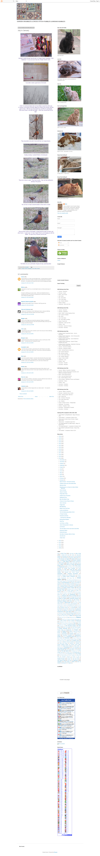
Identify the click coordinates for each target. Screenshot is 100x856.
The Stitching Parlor (61, 653)
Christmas (59, 573)
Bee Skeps (66, 561)
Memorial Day (78, 614)
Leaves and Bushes (64, 510)
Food (65, 591)
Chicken (59, 572)
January (62, 480)
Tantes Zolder (76, 645)
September (62, 465)
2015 (60, 456)
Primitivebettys (69, 629)
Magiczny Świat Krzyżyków (27, 301)
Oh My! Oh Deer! (63, 532)
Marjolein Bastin (73, 613)
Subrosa (71, 643)
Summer (77, 643)
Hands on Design (72, 595)
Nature (38, 268)
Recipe (58, 632)
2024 (60, 440)
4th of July (78, 553)
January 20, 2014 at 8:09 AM (27, 297)
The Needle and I (74, 651)
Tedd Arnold (59, 647)
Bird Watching (63, 506)
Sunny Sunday (63, 490)
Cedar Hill (72, 569)
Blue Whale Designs (77, 565)
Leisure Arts (66, 608)
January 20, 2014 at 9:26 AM (27, 305)
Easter (77, 585)
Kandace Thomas (64, 607)
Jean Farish (75, 602)
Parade (79, 623)
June (61, 470)
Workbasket (64, 662)
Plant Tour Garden (66, 627)
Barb (22, 356)
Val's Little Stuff (76, 658)
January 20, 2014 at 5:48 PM (27, 362)
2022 (60, 443)
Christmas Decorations (73, 573)
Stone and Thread (63, 643)
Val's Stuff (69, 660)
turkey (78, 657)
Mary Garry (64, 614)
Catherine (23, 386)
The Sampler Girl (68, 652)
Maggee (23, 318)
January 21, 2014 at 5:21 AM (27, 372)
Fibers (77, 590)
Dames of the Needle (75, 582)
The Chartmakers (75, 647)
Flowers (59, 591)
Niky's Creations (71, 620)
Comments (61, 245)
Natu (68, 617)
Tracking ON (70, 738)
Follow (58, 260)
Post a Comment (23, 393)
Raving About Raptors (64, 519)
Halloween (64, 595)
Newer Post (20, 396)
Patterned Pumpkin (71, 624)
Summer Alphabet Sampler (62, 644)
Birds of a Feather (71, 564)
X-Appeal (69, 662)
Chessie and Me (75, 570)
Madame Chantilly (77, 611)
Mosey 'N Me (78, 615)
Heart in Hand (62, 598)
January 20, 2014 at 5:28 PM (27, 352)
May (61, 472)
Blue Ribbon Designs (67, 565)
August (61, 467)
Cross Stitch (34, 268)
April (61, 474)
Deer (64, 583)
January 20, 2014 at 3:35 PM (27, 333)
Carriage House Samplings (69, 568)
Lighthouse (65, 610)
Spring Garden (62, 640)
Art (80, 557)
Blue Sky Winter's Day (64, 499)
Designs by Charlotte (70, 583)
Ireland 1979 (77, 601)
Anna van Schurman (25, 309)
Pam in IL (23, 377)
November (62, 461)
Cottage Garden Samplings (26, 268)
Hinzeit (63, 599)
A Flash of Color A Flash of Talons (67, 501)
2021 (60, 445)
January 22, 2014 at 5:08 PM (27, 391)
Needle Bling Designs (76, 619)
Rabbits (70, 631)
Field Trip (62, 521)
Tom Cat (69, 657)
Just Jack (67, 606)
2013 (60, 540)
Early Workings (64, 585)
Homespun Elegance (62, 601)
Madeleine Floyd (62, 613)
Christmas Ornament (61, 574)
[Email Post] (31, 267)
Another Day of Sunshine (65, 495)
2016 (60, 454)
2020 (60, 447)
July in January (63, 502)
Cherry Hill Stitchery (66, 570)
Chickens (66, 572)
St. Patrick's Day (75, 640)
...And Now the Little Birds (65, 517)
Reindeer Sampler (73, 632)
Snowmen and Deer (64, 515)
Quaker (58, 631)
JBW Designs (68, 602)
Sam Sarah (64, 633)
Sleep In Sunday (63, 492)
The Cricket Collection (62, 648)
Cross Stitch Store (71, 581)
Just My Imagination (74, 606)
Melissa (23, 287)
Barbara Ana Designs (66, 560)
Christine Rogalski (75, 572)
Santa (58, 635)
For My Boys (70, 591)
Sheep (64, 636)
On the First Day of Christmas (66, 623)
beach (61, 561)
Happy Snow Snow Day (76, 597)
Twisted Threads (61, 659)
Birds (62, 564)
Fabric (79, 589)
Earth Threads (71, 585)
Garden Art (64, 594)
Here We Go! (62, 535)
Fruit (74, 593)
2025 (60, 438)
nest (58, 620)
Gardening (72, 594)
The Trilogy (78, 653)
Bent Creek (61, 563)
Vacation (69, 658)
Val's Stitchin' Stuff (61, 660)
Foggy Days (62, 504)
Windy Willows (67, 661)
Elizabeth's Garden (73, 586)
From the (70, 717)
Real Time (66, 738)
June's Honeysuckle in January (66, 524)
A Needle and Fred (65, 554)
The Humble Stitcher (70, 649)
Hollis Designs (76, 599)
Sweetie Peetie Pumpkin (67, 645)
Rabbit (64, 631)
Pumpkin (76, 629)
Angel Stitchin (65, 557)
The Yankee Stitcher (63, 655)
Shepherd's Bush (70, 636)
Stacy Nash (59, 641)
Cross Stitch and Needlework (72, 579)
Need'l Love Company (66, 619)
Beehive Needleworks (76, 561)
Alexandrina (64, 556)
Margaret (23, 338)
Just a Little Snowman (72, 603)
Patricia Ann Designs (62, 624)
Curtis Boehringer (65, 582)
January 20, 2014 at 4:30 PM (27, 342)
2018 (60, 451)
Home (36, 396)
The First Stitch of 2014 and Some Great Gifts (69, 528)
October (62, 463)
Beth (66, 204)
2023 (60, 441)
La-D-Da (73, 607)
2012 (60, 542)
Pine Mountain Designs (71, 625)
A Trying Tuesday (63, 514)
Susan (22, 276)
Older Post (51, 396)
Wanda (22, 366)
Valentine (75, 660)
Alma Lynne (71, 556)
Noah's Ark (78, 620)
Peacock (79, 624)
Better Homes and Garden (72, 562)
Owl (74, 623)
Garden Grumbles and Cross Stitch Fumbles (65, 708)
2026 (60, 436)
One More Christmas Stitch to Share (67, 534)
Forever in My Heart (67, 593)
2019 (60, 449)
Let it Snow (72, 608)
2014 (60, 458)
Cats (65, 569)
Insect (70, 601)
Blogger (55, 852)
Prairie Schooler (63, 628)
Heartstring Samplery (74, 598)
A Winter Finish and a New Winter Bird (68, 483)
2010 (60, 546)
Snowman (67, 637)
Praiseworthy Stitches (75, 628)
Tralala (74, 657)
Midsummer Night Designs (63, 615)
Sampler (71, 633)
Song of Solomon (76, 637)
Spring (79, 639)
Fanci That (61, 590)
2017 (60, 452)
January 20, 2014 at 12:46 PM (27, 324)
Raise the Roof (76, 631)
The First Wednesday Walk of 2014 (67, 512)
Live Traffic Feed (66, 700)
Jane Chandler (60, 602)
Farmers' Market (70, 590)
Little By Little (71, 610)
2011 (60, 544)
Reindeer (64, 632)
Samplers (78, 633)
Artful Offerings (61, 558)
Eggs (58, 586)
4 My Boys (71, 553)
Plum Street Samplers (76, 627)
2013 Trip (63, 553)
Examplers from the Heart (72, 589)
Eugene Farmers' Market (68, 587)
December (62, 459)
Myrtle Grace (61, 617)
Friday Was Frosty (63, 493)
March (61, 476)
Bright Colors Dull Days (65, 508)
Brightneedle (62, 567)
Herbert (58, 599)
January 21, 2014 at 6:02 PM (27, 382)
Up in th (66, 714)
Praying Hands (60, 629)
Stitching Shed (78, 641)
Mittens (71, 615)
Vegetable (59, 661)
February (62, 478)
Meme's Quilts (71, 614)
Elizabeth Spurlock (64, 586)
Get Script (61, 738)
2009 (60, 547)
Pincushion (62, 625)
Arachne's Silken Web (74, 557)
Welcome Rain (63, 485)
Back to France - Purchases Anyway (67, 481)
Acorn (73, 554)
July (61, 469)
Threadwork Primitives (61, 657)
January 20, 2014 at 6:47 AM (27, 283)
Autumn (73, 558)
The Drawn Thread (73, 648)
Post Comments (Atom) (28, 398)
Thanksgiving (66, 647)
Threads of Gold (75, 656)
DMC (58, 585)
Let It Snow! (62, 526)
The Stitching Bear (76, 652)
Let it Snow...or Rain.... (64, 523)
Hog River (69, 599)
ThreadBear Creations (66, 656)
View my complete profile (62, 213)
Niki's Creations (64, 620)
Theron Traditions (72, 655)
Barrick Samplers (77, 560)
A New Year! (62, 537)
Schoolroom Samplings (67, 635)
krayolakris (23, 347)
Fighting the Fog (63, 497)
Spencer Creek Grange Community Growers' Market (67, 639)
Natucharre (73, 617)
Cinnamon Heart (72, 574)
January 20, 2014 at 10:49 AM (27, 314)
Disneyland (78, 583)
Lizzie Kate (68, 611)
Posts (60, 242)
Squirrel (68, 640)
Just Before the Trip (72, 605)
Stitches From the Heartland (68, 641)
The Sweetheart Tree (70, 653)
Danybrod (59, 583)
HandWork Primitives (66, 597)
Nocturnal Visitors (63, 530)
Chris (22, 328)
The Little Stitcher (65, 651)
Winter (73, 661)
